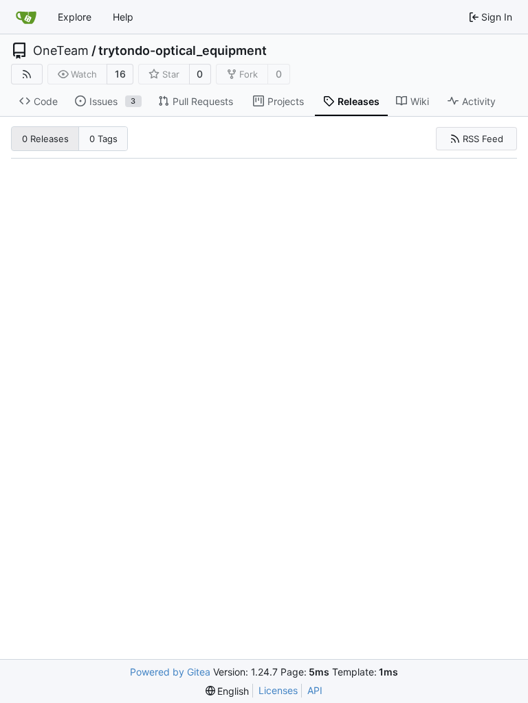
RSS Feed (483, 138)
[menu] (228, 691)
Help (123, 17)
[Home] (26, 17)
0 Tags (103, 138)
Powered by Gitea (170, 672)
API (314, 690)
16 (120, 74)
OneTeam (61, 51)
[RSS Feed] (27, 74)
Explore (74, 17)
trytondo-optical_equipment (182, 51)
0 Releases (45, 138)
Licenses (278, 690)
